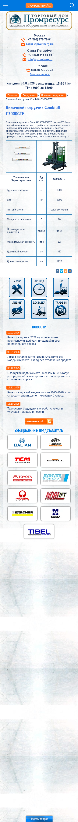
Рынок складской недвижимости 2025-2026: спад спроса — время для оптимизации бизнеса (39, 394)
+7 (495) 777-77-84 (39, 39)
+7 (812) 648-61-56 (40, 54)
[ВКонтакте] (57, 271)
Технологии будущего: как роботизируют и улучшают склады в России (35, 410)
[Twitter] (61, 271)
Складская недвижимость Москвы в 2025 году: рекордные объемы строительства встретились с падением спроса (38, 376)
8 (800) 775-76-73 (42, 69)
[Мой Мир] (70, 271)
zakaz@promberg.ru (39, 44)
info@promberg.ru (40, 59)
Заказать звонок (40, 74)
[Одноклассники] (65, 271)
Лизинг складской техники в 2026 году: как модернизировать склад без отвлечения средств (39, 358)
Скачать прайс (39, 5)
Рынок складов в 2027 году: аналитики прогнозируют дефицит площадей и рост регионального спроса (33, 340)
